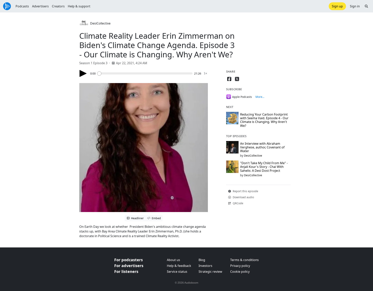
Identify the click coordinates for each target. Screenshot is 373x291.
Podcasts (22, 6)
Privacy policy (240, 266)
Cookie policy (240, 271)
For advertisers (128, 265)
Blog (202, 260)
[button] (366, 6)
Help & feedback (179, 266)
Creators (58, 6)
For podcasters (128, 259)
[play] (83, 73)
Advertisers (40, 6)
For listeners (126, 271)
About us (173, 260)
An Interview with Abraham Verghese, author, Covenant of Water (262, 147)
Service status (177, 271)
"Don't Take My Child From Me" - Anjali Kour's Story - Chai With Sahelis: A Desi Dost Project (264, 167)
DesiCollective (100, 23)
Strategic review (210, 271)
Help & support (79, 6)
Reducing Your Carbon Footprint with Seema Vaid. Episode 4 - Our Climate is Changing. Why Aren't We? (264, 120)
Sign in (355, 6)
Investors (205, 266)
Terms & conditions (244, 260)
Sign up (337, 6)
